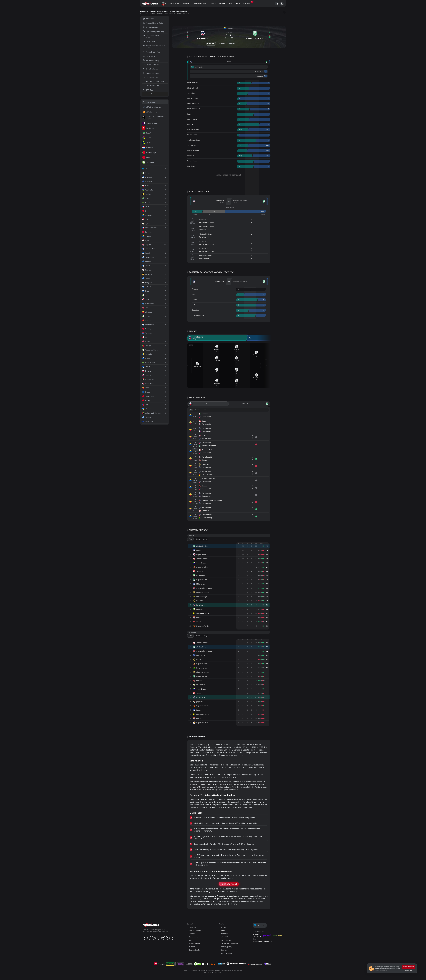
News (231, 3)
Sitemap (224, 950)
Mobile (222, 3)
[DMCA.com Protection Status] (197, 964)
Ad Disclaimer (226, 953)
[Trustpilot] (161, 964)
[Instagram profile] (158, 938)
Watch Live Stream (229, 884)
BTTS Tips (149, 90)
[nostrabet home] (151, 925)
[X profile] (149, 938)
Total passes (191, 145)
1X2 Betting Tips (152, 77)
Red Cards (191, 166)
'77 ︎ (265, 71)
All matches (150, 19)
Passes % (190, 156)
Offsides (190, 124)
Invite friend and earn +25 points (155, 46)
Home (197, 410)
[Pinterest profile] (154, 938)
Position (195, 289)
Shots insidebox (193, 103)
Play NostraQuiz (152, 41)
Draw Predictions (152, 69)
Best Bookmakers (199, 3)
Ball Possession (193, 130)
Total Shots (191, 93)
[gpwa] (171, 964)
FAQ (223, 930)
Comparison (193, 937)
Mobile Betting (194, 943)
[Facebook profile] (144, 938)
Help (238, 3)
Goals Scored (196, 310)
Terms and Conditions (229, 943)
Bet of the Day (151, 56)
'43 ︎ (192, 67)
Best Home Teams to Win (155, 81)
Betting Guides (194, 950)
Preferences (408, 971)
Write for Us (226, 940)
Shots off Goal (192, 88)
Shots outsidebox (193, 109)
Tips (145, 13)
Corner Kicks (192, 119)
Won (193, 294)
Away (204, 410)
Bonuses (185, 3)
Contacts (224, 934)
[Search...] (277, 3)
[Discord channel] (172, 938)
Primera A (161, 13)
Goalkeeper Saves (193, 140)
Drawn (194, 300)
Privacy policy (226, 947)
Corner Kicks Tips (152, 86)
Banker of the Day (152, 73)
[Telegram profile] (168, 938)
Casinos (213, 3)
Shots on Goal (192, 83)
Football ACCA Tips (153, 52)
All (191, 410)
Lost (193, 305)
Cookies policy (383, 970)
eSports (192, 947)
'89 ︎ (265, 76)
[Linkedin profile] (163, 938)
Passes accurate (193, 150)
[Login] (282, 4)
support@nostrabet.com (262, 941)
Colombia (152, 13)
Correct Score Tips (152, 65)
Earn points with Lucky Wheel (154, 36)
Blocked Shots (192, 98)
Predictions (174, 3)
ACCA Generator (152, 27)
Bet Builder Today (152, 60)
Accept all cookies (408, 967)
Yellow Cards (192, 135)
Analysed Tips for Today (155, 23)
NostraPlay (247, 3)
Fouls (189, 114)
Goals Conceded (198, 315)
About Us (224, 937)
